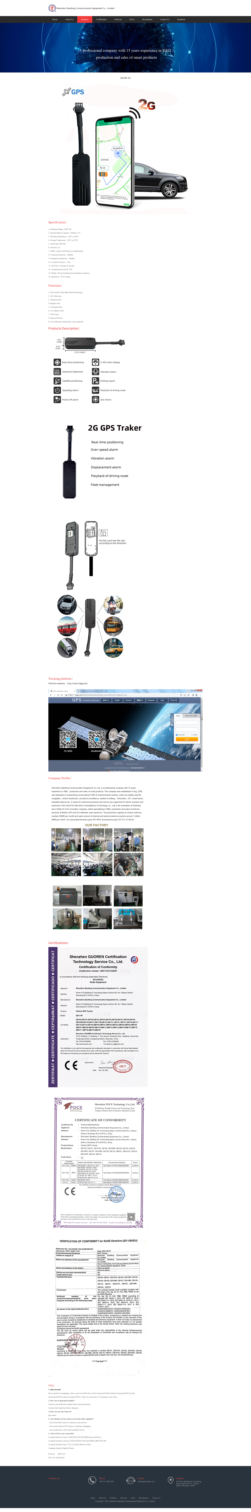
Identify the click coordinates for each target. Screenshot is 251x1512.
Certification (101, 19)
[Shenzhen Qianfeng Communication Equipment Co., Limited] (81, 10)
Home (54, 19)
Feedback (181, 19)
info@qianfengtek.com (146, 1481)
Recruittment (143, 1498)
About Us (69, 19)
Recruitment (147, 19)
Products (84, 19)
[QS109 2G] (125, 149)
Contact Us (164, 19)
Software (118, 19)
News (132, 19)
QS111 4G (61, 1454)
